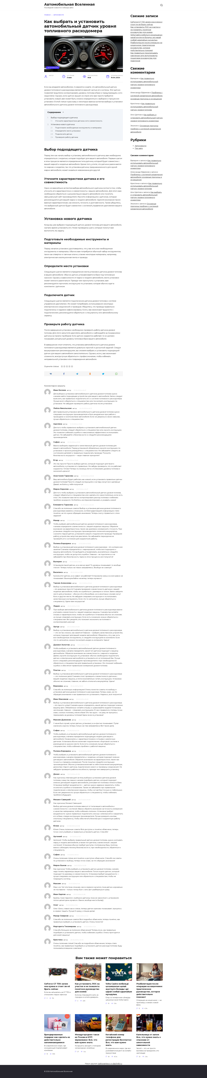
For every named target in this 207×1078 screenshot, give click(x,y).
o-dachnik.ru (116, 1064)
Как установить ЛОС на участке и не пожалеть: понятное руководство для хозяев (145, 29)
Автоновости (53, 67)
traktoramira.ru (104, 1064)
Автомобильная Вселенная (69, 4)
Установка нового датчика (63, 124)
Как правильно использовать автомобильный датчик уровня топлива (144, 107)
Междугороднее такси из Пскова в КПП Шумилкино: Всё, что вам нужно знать (87, 1038)
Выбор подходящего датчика (64, 118)
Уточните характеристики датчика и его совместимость (78, 121)
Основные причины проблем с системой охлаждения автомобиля (145, 129)
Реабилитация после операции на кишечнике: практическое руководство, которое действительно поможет (149, 990)
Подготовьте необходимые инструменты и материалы (78, 128)
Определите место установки (67, 131)
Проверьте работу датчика (66, 137)
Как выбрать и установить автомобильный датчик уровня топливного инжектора (146, 118)
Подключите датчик (63, 134)
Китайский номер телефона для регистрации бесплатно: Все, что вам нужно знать (119, 1039)
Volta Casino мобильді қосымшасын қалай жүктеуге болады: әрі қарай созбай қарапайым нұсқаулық (146, 37)
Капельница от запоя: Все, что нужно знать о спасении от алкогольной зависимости (148, 1039)
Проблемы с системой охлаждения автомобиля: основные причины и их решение (146, 96)
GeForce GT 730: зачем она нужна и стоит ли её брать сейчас (57, 986)
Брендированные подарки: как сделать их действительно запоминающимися (57, 1038)
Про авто (139, 148)
